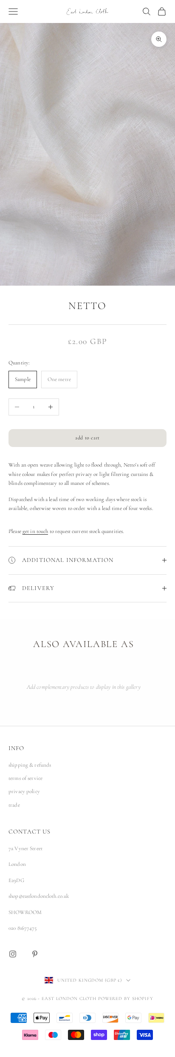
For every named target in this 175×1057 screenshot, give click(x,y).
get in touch (35, 531)
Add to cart (87, 438)
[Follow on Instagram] (12, 954)
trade (14, 805)
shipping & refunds (29, 765)
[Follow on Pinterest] (35, 954)
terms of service (25, 778)
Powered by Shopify (125, 998)
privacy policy (24, 791)
